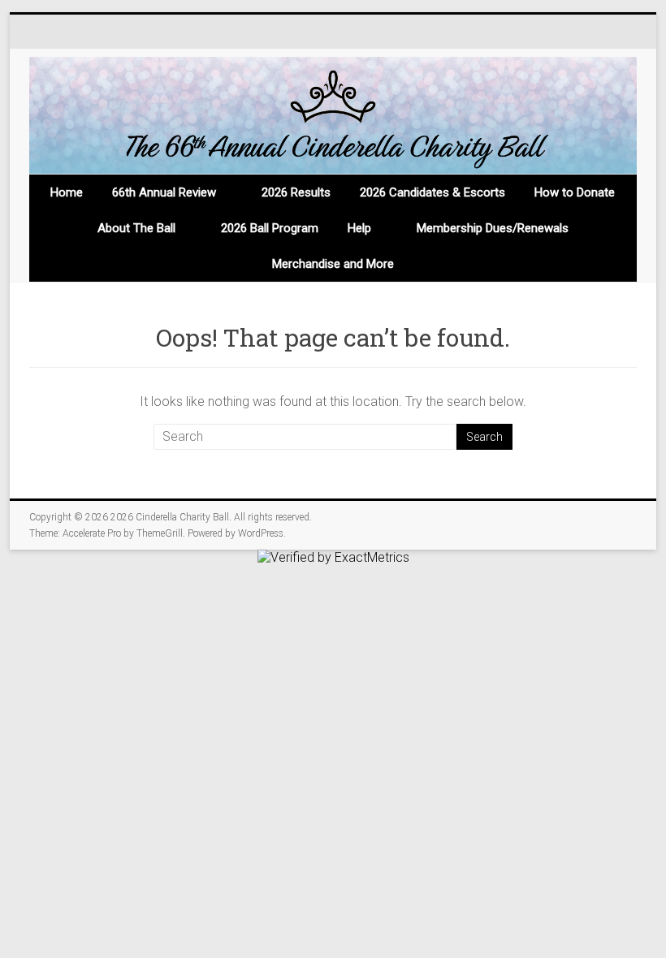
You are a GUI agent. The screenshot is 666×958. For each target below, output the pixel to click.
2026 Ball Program (269, 228)
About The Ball (136, 228)
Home (66, 192)
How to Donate (574, 192)
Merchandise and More (333, 264)
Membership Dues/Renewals (493, 228)
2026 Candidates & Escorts (432, 192)
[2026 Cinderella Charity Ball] (332, 116)
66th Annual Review (164, 192)
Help (359, 228)
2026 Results (296, 192)
